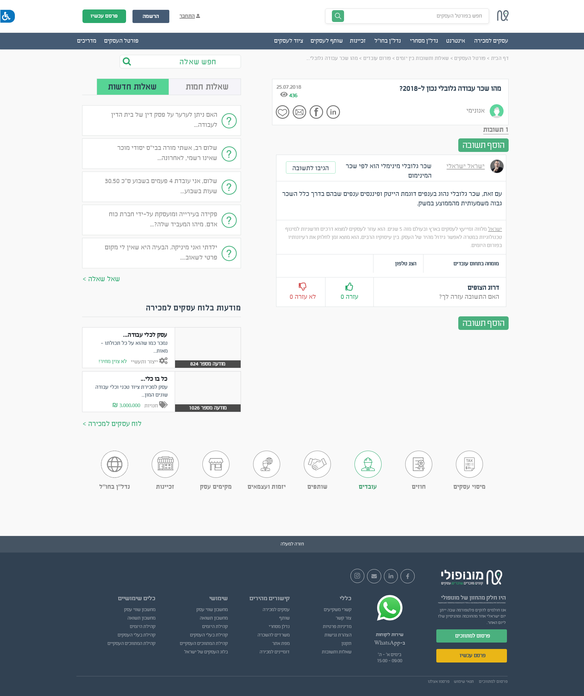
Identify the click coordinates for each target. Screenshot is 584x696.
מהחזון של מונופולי (463, 597)
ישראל (495, 229)
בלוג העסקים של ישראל (205, 652)
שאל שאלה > (101, 279)
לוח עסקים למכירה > (112, 424)
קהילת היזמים (214, 627)
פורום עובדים (377, 58)
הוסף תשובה (483, 145)
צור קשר (343, 618)
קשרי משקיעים (337, 610)
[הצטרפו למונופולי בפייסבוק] (407, 576)
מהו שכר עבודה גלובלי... (332, 58)
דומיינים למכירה (275, 652)
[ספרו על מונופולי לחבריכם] (374, 576)
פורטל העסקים (121, 41)
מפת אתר (281, 644)
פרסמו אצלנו (438, 681)
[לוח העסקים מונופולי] (503, 19)
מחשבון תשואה (213, 618)
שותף (284, 618)
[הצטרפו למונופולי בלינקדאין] (391, 576)
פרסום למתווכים (472, 635)
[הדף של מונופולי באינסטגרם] (357, 576)
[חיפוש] (131, 61)
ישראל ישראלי (465, 166)
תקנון (346, 644)
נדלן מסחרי (279, 627)
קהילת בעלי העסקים (208, 635)
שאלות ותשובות (336, 652)
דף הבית (500, 58)
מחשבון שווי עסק (211, 610)
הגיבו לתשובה (310, 168)
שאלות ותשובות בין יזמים (422, 58)
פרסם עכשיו (104, 16)
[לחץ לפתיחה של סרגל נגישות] (7, 16)
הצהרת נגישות (337, 635)
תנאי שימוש (464, 681)
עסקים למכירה (276, 610)
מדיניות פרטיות (337, 627)
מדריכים (86, 41)
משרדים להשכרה (274, 635)
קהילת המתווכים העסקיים (203, 644)
